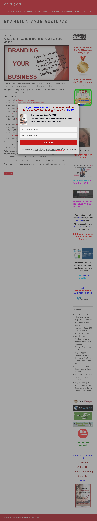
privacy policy (60, 150)
